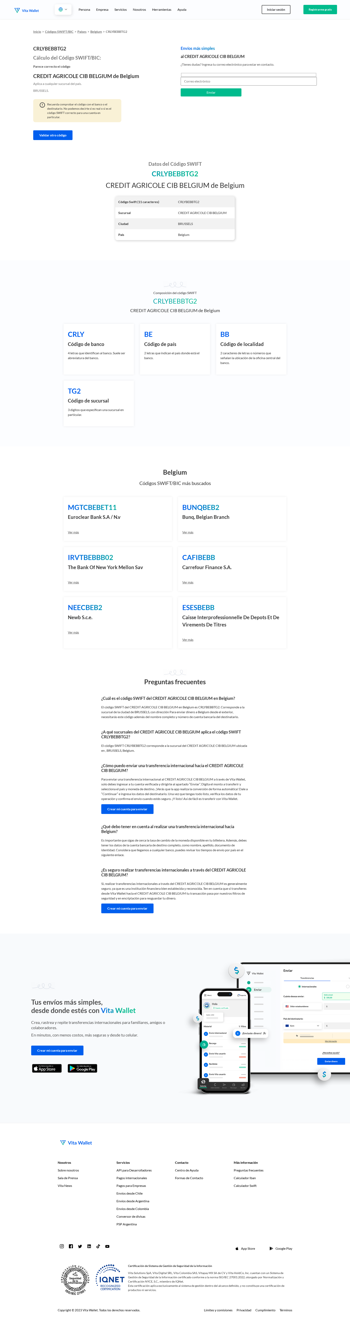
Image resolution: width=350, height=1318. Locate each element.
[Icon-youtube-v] (107, 1246)
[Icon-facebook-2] (71, 1246)
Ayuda (181, 9)
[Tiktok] (98, 1246)
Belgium (96, 31)
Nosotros (139, 9)
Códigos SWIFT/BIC (59, 31)
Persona (84, 9)
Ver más (73, 532)
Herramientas (161, 9)
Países (81, 31)
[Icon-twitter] (80, 1246)
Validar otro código (52, 135)
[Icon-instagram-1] (62, 1246)
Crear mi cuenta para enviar (127, 809)
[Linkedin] (89, 1246)
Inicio (37, 31)
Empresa (102, 9)
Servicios (120, 9)
